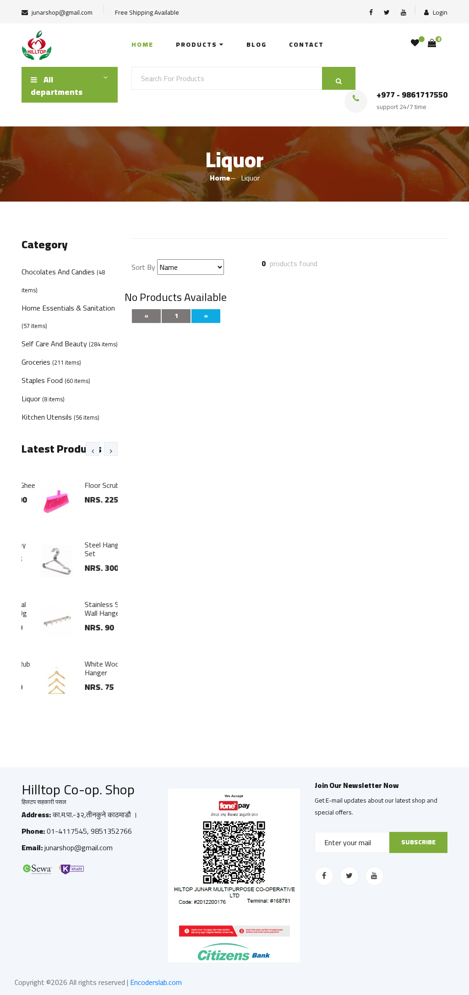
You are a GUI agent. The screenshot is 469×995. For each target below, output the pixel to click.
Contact (306, 44)
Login (439, 11)
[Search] (338, 78)
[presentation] (92, 449)
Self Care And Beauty (70, 343)
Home (142, 44)
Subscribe (418, 842)
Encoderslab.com (156, 982)
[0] (432, 43)
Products (197, 44)
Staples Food (56, 380)
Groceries (51, 362)
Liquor (43, 398)
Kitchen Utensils (60, 417)
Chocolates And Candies (63, 280)
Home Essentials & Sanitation (68, 316)
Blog (256, 44)
